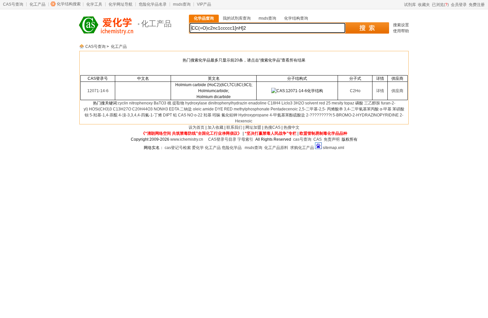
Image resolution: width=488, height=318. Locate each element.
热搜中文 (291, 127)
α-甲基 (385, 109)
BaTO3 (160, 103)
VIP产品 (204, 4)
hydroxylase (196, 103)
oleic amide (203, 109)
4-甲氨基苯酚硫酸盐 (287, 115)
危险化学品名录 (153, 4)
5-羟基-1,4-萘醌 (104, 115)
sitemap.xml (333, 147)
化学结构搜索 (69, 4)
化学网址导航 (120, 4)
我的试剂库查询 (237, 18)
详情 (380, 90)
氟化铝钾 (229, 115)
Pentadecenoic (284, 109)
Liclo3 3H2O (293, 103)
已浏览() (440, 4)
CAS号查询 (13, 4)
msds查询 (182, 4)
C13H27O (122, 109)
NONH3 (161, 109)
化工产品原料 (276, 147)
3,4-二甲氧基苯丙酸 (361, 109)
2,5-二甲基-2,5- (312, 109)
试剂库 (410, 4)
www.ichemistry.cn (186, 139)
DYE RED (224, 109)
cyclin (123, 103)
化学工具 (94, 4)
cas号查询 (302, 139)
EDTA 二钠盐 (180, 109)
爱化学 (198, 147)
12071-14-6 (98, 90)
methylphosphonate (252, 109)
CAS (317, 139)
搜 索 (367, 28)
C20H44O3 (142, 109)
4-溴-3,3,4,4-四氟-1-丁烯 (140, 115)
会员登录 (459, 4)
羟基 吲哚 (211, 115)
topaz (349, 103)
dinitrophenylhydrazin (227, 103)
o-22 (198, 115)
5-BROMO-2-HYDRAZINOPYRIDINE (366, 115)
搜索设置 (401, 25)
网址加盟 (253, 127)
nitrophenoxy (141, 103)
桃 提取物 (175, 103)
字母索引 (245, 139)
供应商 (397, 90)
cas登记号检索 (178, 147)
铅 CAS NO (183, 115)
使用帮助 (401, 31)
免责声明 (332, 139)
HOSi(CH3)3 (100, 109)
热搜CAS (272, 127)
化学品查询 (204, 18)
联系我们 (234, 127)
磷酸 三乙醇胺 (367, 103)
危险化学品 (232, 147)
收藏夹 (424, 4)
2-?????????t (319, 115)
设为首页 (196, 127)
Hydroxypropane (253, 115)
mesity (337, 103)
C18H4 (274, 103)
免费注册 (477, 4)
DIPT (167, 115)
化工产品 (37, 4)
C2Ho (355, 90)
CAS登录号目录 (222, 139)
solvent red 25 (318, 103)
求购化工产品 (302, 147)
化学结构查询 (296, 18)
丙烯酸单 (335, 109)
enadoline (257, 103)
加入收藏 (215, 127)
